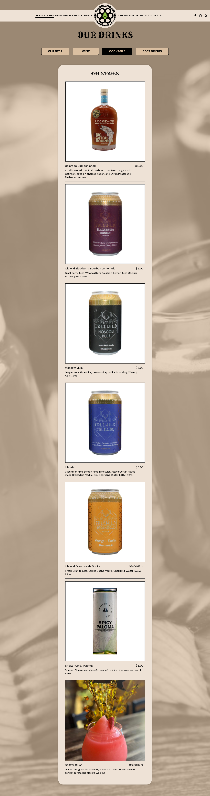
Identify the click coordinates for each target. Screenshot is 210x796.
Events (88, 15)
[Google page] (205, 15)
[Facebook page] (195, 15)
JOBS (131, 15)
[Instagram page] (200, 15)
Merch (67, 15)
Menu (58, 15)
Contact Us (155, 15)
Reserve (123, 15)
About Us (141, 15)
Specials (77, 15)
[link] (105, 15)
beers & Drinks (45, 15)
